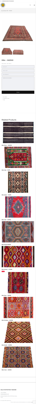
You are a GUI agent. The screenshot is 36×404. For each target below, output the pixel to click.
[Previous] (3, 31)
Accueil (2, 10)
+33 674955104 (3, 392)
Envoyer (18, 92)
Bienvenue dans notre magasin (8, 1)
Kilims (5, 10)
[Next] (33, 31)
